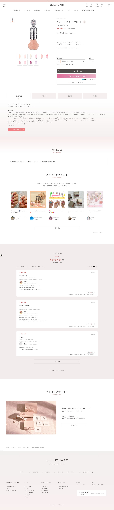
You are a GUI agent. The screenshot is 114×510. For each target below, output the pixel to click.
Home (7, 447)
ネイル (19, 447)
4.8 (63, 260)
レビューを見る (71, 28)
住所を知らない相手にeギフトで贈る (76, 76)
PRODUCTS (13, 447)
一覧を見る (57, 228)
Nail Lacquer (26, 447)
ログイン (59, 370)
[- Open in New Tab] (101, 232)
